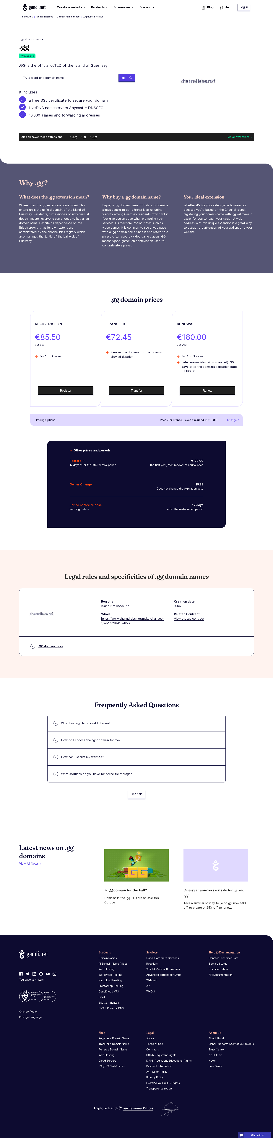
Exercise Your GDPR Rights (163, 1082)
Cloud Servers (107, 1060)
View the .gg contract (189, 618)
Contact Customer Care (223, 958)
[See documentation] (83, 461)
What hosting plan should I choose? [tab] (85, 723)
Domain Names (44, 16)
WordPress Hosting (110, 974)
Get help (136, 794)
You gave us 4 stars (31, 979)
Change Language (30, 1017)
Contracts (152, 1049)
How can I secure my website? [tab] (82, 757)
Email (102, 997)
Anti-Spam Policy (156, 1071)
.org (74, 136)
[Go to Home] (34, 7)
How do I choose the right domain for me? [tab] (90, 740)
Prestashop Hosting (111, 985)
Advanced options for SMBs (163, 974)
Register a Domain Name (114, 1038)
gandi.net (27, 16)
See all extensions (238, 136)
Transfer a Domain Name (114, 1043)
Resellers (152, 963)
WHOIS (150, 991)
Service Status (218, 963)
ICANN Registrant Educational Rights (169, 1060)
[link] (21, 974)
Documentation (218, 969)
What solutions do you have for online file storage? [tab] (96, 774)
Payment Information (159, 1066)
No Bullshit (215, 1055)
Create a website (69, 7)
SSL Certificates (109, 1002)
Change (232, 420)
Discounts (147, 7)
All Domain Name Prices (113, 963)
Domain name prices (68, 16)
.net (94, 136)
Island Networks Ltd (115, 606)
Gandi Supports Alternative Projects (231, 1043)
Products (98, 7)
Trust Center (217, 1049)
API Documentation (221, 974)
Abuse (150, 1038)
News (212, 1060)
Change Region (28, 1011)
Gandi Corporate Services (162, 958)
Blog (210, 7)
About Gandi (216, 1038)
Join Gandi (215, 1066)
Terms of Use (154, 1043)
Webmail (151, 980)
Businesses (122, 7)
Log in (244, 7)
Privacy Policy (155, 1077)
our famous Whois (138, 1108)
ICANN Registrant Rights (161, 1055)
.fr (84, 136)
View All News (29, 863)
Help (228, 7)
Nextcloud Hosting (110, 980)
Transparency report (159, 1088)
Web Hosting (107, 969)
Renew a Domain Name (113, 1049)
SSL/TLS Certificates (112, 1066)
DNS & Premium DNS (111, 1008)
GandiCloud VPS (109, 991)
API (148, 985)
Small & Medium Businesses (163, 969)
